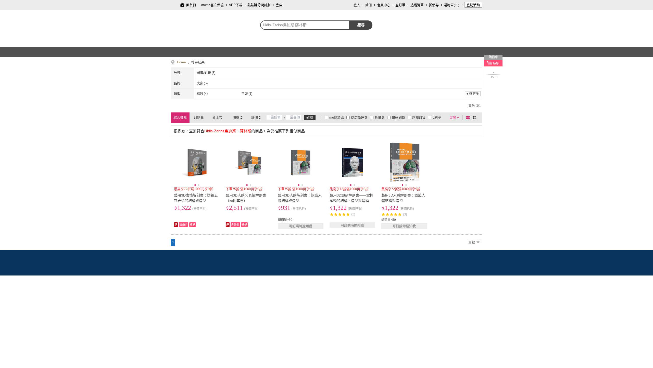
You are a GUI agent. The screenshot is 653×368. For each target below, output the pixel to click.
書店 (279, 5)
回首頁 (191, 5)
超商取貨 (418, 117)
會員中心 (383, 5)
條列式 (475, 117)
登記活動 (473, 5)
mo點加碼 (336, 117)
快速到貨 (398, 117)
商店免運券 (359, 117)
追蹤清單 (417, 5)
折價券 (434, 5)
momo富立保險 (212, 5)
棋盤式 (468, 117)
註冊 (368, 5)
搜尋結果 (197, 62)
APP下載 (235, 5)
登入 (357, 5)
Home (181, 62)
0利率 (437, 117)
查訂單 (400, 5)
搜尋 (361, 25)
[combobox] (305, 25)
